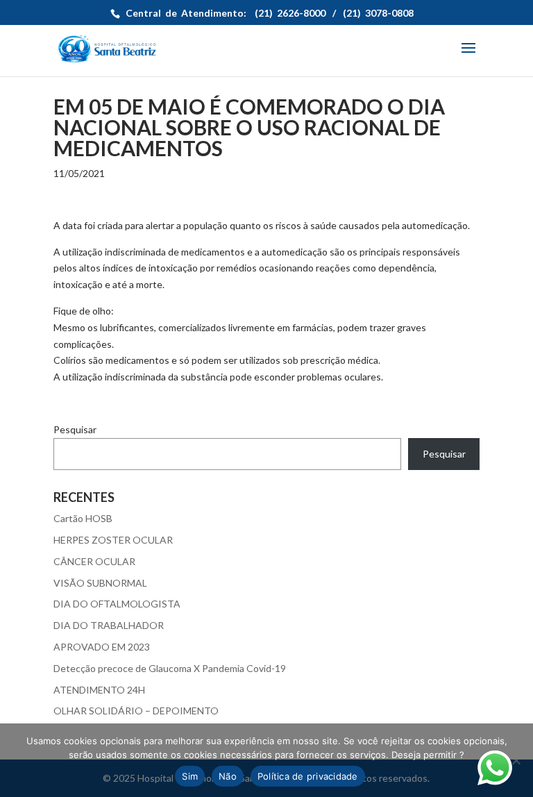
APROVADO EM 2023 (101, 647)
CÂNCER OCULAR (94, 561)
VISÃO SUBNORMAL (100, 583)
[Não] (516, 760)
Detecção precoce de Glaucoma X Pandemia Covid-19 (169, 668)
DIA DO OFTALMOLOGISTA (116, 604)
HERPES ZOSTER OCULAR (113, 540)
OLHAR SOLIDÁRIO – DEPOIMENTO (136, 710)
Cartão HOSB (82, 518)
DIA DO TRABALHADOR (108, 625)
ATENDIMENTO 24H (99, 690)
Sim (190, 776)
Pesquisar (74, 429)
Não (228, 776)
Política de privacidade (307, 776)
